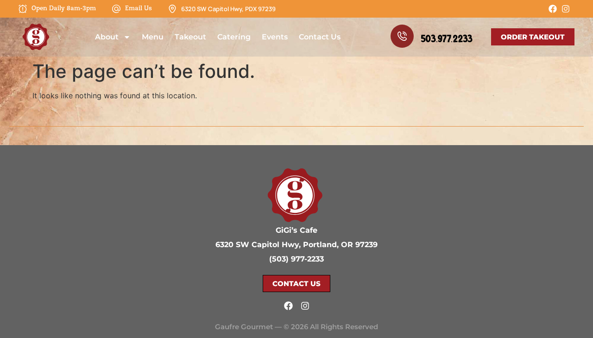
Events (275, 36)
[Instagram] (565, 9)
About (107, 36)
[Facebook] (553, 9)
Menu (153, 36)
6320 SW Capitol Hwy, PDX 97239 (228, 9)
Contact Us (320, 36)
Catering (234, 36)
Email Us (138, 9)
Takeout (190, 36)
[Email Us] (116, 9)
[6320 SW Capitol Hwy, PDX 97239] (172, 9)
